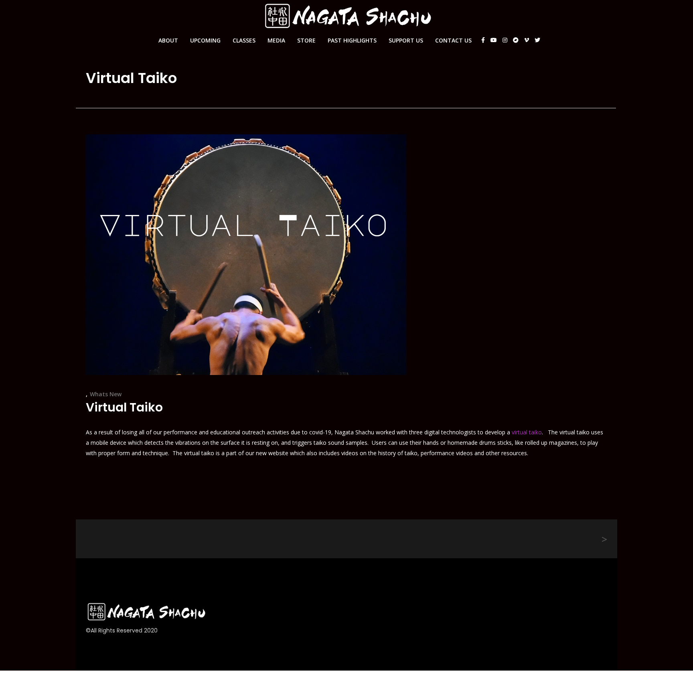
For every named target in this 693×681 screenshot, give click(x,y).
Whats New (106, 394)
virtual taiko (527, 432)
